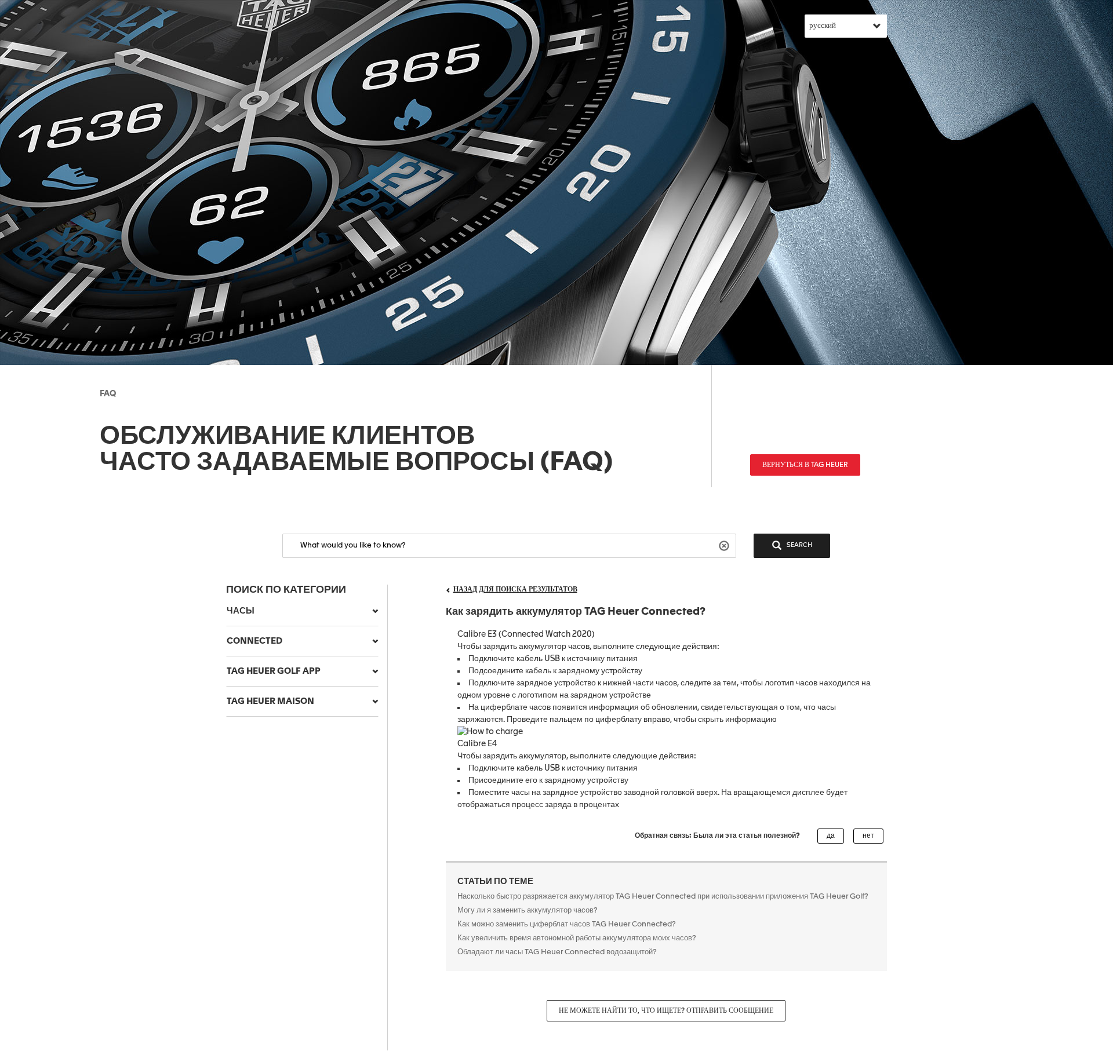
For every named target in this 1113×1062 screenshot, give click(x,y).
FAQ (108, 394)
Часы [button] (240, 611)
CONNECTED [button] (254, 641)
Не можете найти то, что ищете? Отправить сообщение (666, 1011)
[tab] (302, 611)
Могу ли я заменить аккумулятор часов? (527, 910)
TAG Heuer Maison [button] (270, 701)
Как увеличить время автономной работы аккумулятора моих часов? (576, 938)
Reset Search (725, 545)
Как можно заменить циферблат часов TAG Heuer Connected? (566, 924)
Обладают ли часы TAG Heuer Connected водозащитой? (557, 952)
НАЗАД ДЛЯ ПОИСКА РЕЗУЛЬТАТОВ (515, 589)
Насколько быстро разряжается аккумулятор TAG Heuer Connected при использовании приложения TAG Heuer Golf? (662, 896)
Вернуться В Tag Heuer (805, 465)
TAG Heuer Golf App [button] (274, 671)
